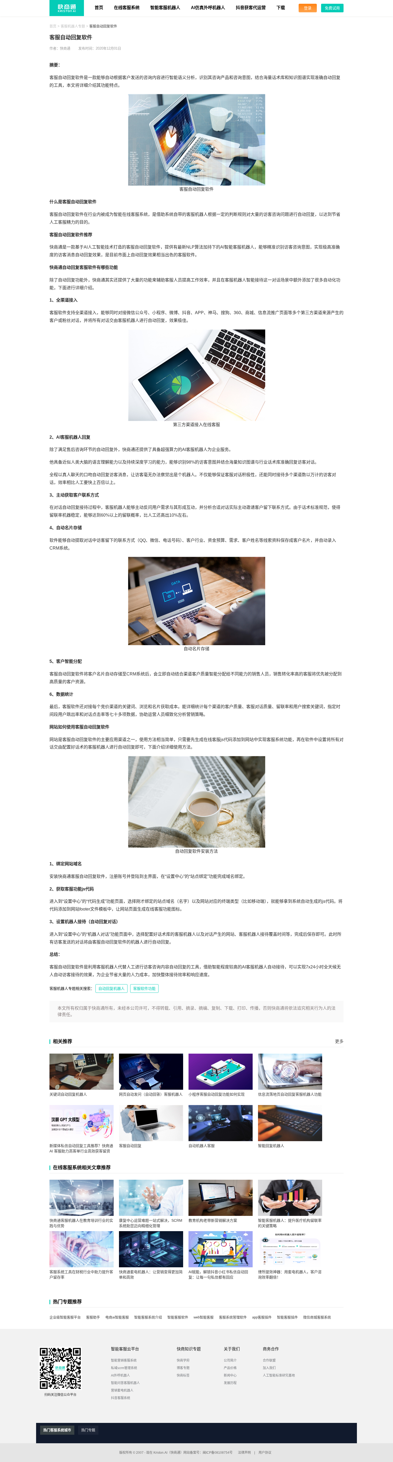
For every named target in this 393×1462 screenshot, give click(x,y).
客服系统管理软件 (233, 1317)
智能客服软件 (177, 1317)
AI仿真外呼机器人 (208, 7)
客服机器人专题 (73, 26)
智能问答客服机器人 (125, 1383)
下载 (280, 7)
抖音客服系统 (120, 1398)
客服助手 (93, 1317)
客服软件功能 (144, 988)
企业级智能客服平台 (65, 1317)
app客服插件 (262, 1317)
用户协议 (265, 1453)
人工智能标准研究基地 (279, 1375)
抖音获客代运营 (251, 7)
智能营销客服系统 (124, 1360)
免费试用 (332, 8)
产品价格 (230, 1368)
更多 (339, 1041)
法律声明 (244, 1453)
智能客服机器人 (165, 7)
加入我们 (269, 1368)
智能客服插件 (287, 1317)
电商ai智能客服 (117, 1317)
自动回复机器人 (111, 988)
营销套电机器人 (122, 1390)
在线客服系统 (127, 7)
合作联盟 (269, 1360)
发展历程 (230, 1383)
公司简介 (230, 1360)
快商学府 (183, 1360)
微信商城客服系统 (317, 1317)
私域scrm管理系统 (124, 1368)
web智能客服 (204, 1317)
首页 (99, 7)
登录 (307, 8)
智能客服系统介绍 (148, 1317)
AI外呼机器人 (120, 1375)
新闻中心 (230, 1375)
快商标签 (183, 1375)
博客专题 (183, 1368)
